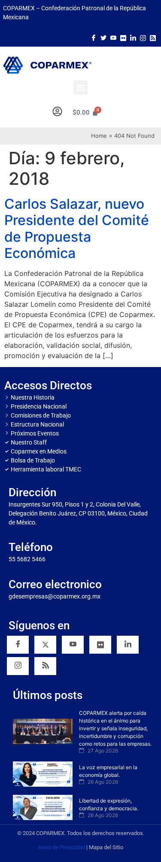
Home (99, 135)
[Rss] (153, 37)
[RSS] (45, 666)
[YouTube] (73, 645)
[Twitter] (103, 37)
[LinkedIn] (133, 37)
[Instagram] (143, 37)
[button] (80, 87)
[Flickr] (100, 645)
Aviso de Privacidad (61, 847)
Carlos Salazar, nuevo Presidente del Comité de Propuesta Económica (76, 228)
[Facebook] (93, 37)
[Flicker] (123, 37)
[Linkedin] (128, 645)
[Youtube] (113, 37)
